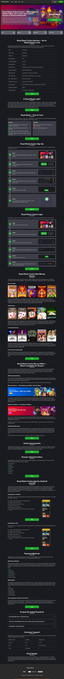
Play (32, 93)
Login (61, 1)
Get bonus (54, 20)
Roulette (15, 1)
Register (54, 1)
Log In (32, 268)
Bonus (22, 1)
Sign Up (32, 209)
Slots (12, 1)
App (19, 1)
